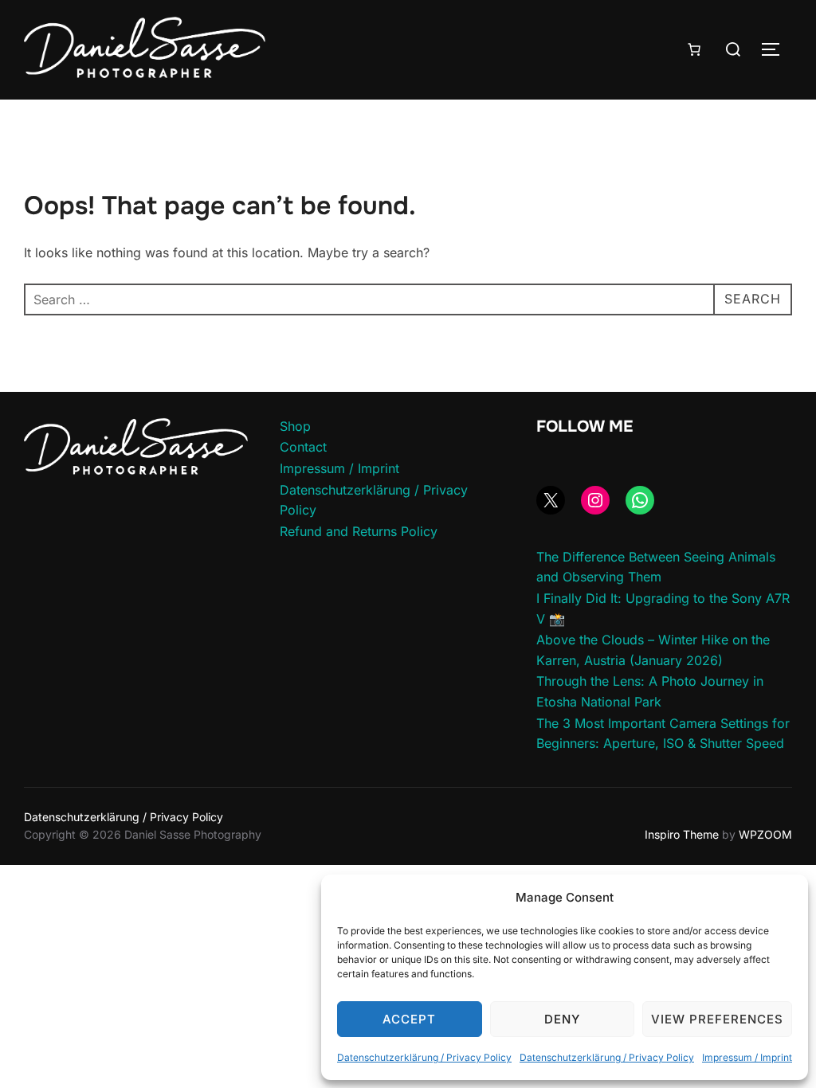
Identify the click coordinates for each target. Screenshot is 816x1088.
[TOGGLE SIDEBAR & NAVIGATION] (776, 49)
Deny (562, 1019)
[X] (550, 500)
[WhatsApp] (640, 500)
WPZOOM (765, 834)
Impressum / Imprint (747, 1057)
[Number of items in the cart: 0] (694, 49)
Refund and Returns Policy (358, 531)
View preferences (717, 1019)
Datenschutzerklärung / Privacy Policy (424, 1057)
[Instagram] (595, 500)
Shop (295, 426)
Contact (303, 447)
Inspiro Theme (682, 834)
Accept (409, 1019)
